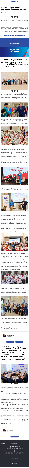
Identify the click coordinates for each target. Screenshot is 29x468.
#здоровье (12, 35)
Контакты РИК (3, 443)
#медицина (17, 35)
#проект (23, 35)
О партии (2, 442)
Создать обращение (14, 43)
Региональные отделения (23, 442)
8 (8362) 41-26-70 (14, 447)
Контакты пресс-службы (14, 443)
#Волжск (6, 35)
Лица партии (12, 442)
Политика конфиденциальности (14, 458)
